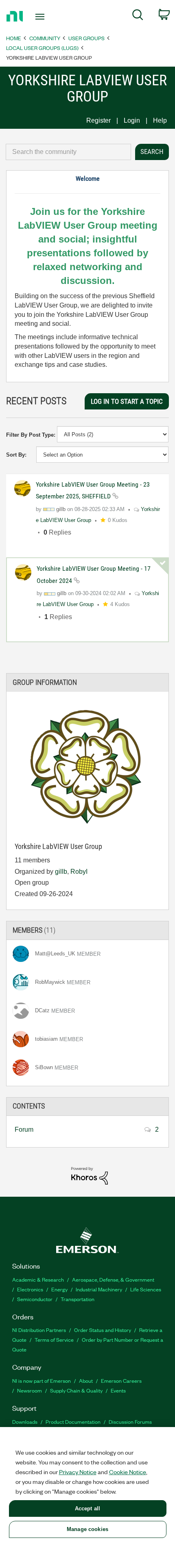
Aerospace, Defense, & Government (113, 1279)
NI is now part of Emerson (41, 1380)
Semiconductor (34, 1299)
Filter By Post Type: (30, 435)
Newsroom (29, 1390)
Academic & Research (38, 1279)
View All (87, 926)
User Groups (86, 38)
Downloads (24, 1421)
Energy (59, 1289)
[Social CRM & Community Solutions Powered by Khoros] (89, 1175)
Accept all (87, 1508)
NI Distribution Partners (39, 1330)
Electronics (30, 1289)
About (86, 1380)
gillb (61, 871)
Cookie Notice (127, 1472)
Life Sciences (145, 1289)
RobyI (79, 871)
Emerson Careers (121, 1380)
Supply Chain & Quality (76, 1390)
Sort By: (16, 455)
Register (98, 120)
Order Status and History (102, 1330)
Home (13, 38)
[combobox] (68, 152)
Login (132, 120)
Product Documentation (73, 1421)
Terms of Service (54, 1339)
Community (44, 38)
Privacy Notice (77, 1472)
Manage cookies (87, 1529)
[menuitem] (138, 16)
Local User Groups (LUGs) (42, 48)
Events (118, 1390)
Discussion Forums (130, 1421)
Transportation (77, 1299)
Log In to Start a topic (127, 401)
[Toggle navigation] (42, 16)
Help (160, 120)
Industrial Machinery (99, 1289)
